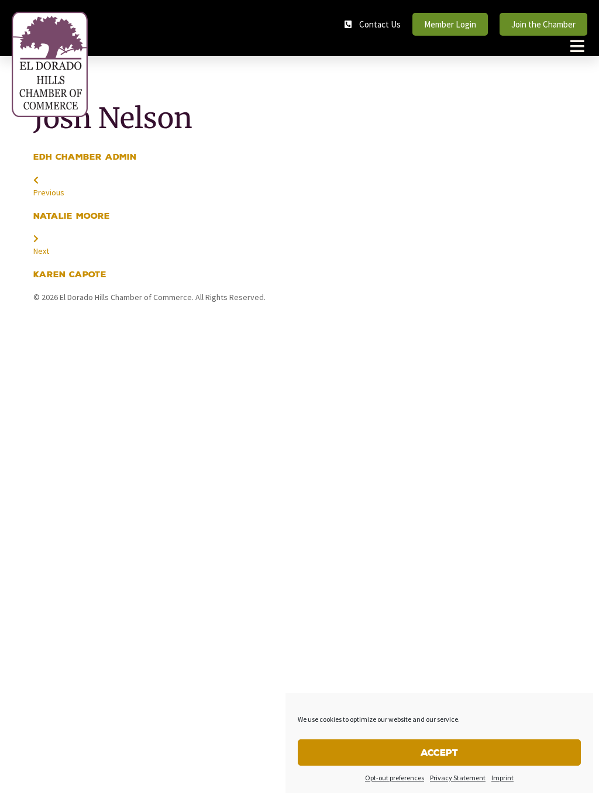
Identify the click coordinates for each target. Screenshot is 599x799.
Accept (439, 752)
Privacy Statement (458, 777)
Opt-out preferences (394, 777)
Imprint (502, 777)
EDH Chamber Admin (84, 157)
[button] (577, 46)
